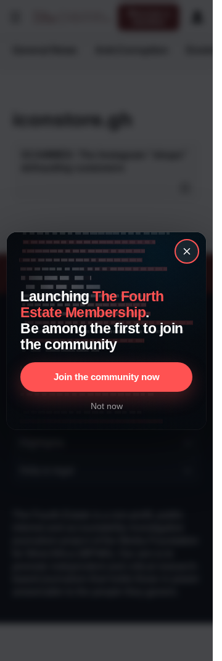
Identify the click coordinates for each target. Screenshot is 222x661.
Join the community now (107, 376)
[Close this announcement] (187, 251)
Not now (107, 406)
